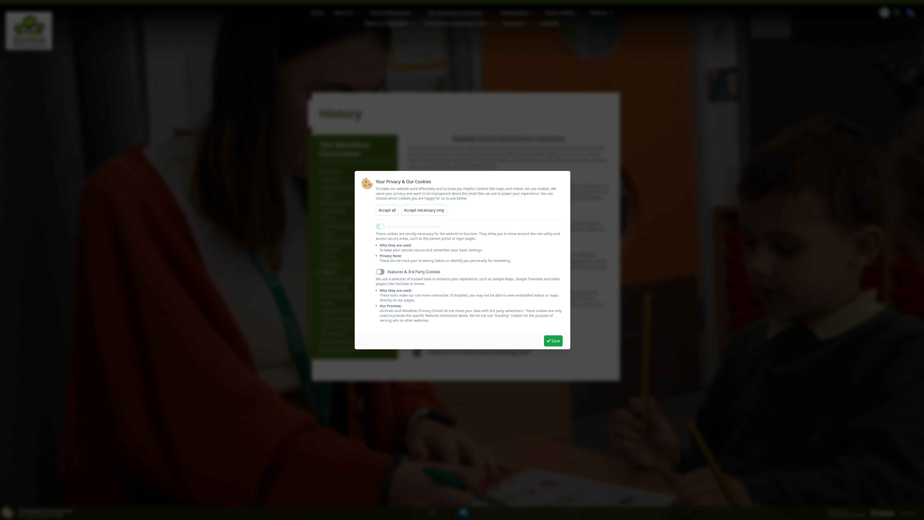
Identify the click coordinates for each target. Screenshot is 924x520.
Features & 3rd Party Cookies (413, 271)
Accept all (387, 210)
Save (555, 341)
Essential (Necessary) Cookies (414, 226)
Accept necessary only (424, 210)
